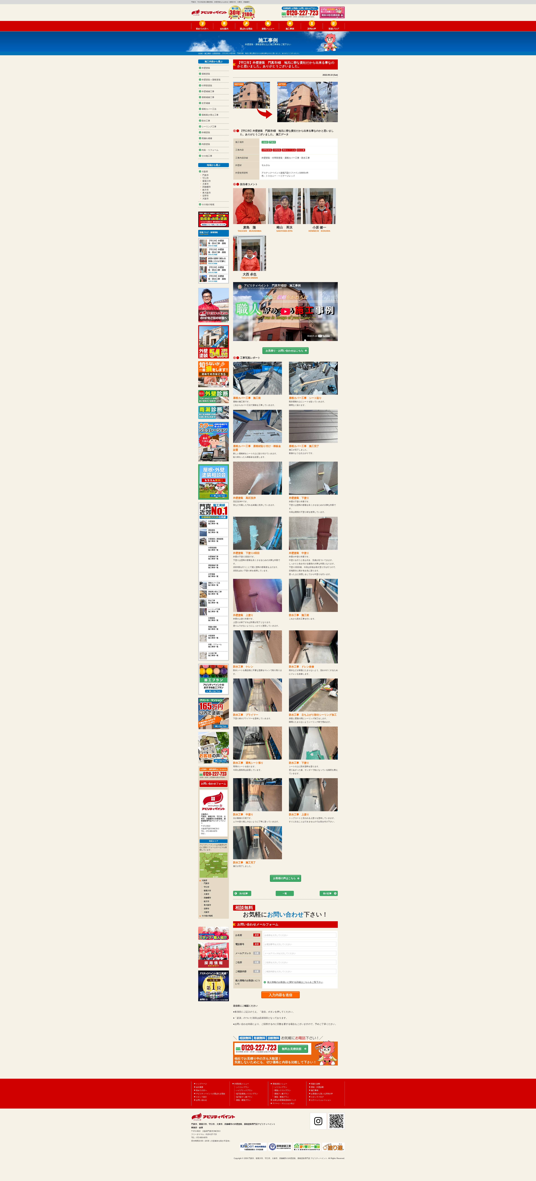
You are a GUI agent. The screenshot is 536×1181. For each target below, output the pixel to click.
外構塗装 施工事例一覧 (213, 619)
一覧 (285, 893)
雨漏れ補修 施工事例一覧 (213, 628)
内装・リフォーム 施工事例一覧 (215, 645)
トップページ (201, 1084)
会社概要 (199, 1087)
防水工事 (300, 150)
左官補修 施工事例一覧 (213, 575)
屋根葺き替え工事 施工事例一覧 (215, 593)
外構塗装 (206, 132)
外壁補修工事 (208, 91)
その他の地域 (208, 204)
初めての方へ (202, 28)
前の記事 (327, 893)
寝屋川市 (206, 181)
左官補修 (206, 103)
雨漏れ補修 (207, 138)
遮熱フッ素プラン (281, 1094)
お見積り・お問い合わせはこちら (284, 350)
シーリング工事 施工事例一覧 (214, 610)
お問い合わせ (201, 1100)
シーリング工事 (209, 126)
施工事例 (290, 28)
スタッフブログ (317, 1097)
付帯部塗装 (266, 150)
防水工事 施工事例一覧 (213, 602)
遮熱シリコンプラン (282, 1090)
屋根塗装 (206, 74)
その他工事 (207, 156)
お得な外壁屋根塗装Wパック (284, 1100)
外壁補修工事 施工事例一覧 (213, 558)
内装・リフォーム (210, 150)
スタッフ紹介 (201, 1097)
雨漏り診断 (315, 1084)
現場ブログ (334, 28)
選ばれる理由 (246, 28)
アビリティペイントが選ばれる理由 (210, 1094)
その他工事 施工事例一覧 (213, 654)
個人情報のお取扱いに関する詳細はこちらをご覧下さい (295, 982)
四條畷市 (206, 187)
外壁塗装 (277, 150)
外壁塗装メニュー (241, 1084)
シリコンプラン (242, 1087)
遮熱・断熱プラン (243, 1100)
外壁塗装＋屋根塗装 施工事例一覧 (215, 540)
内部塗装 (206, 144)
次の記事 (243, 893)
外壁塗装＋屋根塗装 (211, 79)
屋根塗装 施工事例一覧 (213, 531)
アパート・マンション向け (283, 1103)
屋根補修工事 (208, 97)
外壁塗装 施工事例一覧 (213, 522)
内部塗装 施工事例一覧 (213, 637)
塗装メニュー (268, 28)
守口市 (205, 178)
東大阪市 (206, 193)
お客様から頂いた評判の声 (322, 1094)
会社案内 (224, 28)
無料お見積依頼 (291, 1048)
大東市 (205, 184)
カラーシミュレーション (321, 1100)
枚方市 (205, 190)
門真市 (272, 142)
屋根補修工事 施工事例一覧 (213, 566)
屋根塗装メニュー (280, 1084)
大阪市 (205, 198)
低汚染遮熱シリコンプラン (247, 1094)
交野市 (205, 195)
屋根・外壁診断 (317, 1087)
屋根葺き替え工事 (210, 115)
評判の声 (312, 28)
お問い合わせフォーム (213, 783)
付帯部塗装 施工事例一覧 (213, 549)
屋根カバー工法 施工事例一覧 (214, 584)
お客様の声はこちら (284, 878)
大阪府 (265, 142)
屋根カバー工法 (289, 150)
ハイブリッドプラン (244, 1090)
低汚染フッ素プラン (244, 1097)
